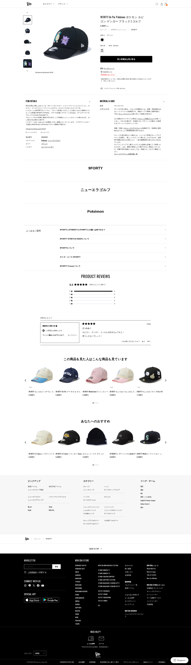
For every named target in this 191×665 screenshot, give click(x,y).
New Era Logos (151, 572)
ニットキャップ (88, 489)
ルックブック (129, 604)
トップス (86, 497)
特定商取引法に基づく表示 (109, 662)
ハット (106, 486)
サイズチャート (130, 601)
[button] (92, 291)
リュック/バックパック (91, 507)
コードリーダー (152, 601)
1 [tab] (93, 402)
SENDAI (77, 604)
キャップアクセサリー (91, 520)
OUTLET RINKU (102, 601)
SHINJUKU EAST (80, 569)
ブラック (44, 144)
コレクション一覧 (131, 585)
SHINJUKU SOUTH (80, 565)
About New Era (151, 568)
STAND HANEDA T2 (104, 573)
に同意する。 (38, 572)
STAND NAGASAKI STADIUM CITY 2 (109, 586)
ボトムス (107, 497)
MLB (142, 486)
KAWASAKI (78, 585)
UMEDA (77, 601)
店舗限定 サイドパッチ (155, 588)
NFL (142, 493)
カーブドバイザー (47, 147)
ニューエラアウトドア (36, 500)
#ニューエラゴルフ (31, 132)
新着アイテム (32, 486)
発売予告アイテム (55, 486)
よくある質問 (129, 598)
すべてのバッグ (109, 513)
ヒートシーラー (152, 594)
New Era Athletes (152, 578)
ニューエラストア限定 (36, 489)
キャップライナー (125, 114)
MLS (142, 507)
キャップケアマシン (154, 591)
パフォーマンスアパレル (57, 497)
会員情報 (128, 575)
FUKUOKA (78, 620)
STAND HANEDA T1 (104, 570)
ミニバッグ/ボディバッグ (113, 510)
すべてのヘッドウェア (112, 489)
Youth (29, 510)
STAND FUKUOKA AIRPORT (106, 576)
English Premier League (148, 500)
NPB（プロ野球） (147, 497)
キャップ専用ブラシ (146, 118)
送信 (56, 567)
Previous (27, 13)
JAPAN (37, 653)
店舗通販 (150, 604)
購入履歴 (128, 568)
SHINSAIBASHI (79, 598)
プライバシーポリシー (131, 662)
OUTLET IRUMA (102, 594)
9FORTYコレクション (119, 30)
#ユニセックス (45, 132)
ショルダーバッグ (89, 510)
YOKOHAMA (78, 588)
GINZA (77, 572)
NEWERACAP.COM (67, 662)
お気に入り (129, 572)
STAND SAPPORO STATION (106, 580)
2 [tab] (94, 402)
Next (27, 70)
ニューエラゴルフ (34, 497)
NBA (142, 490)
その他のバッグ (88, 513)
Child (50, 507)
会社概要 (81, 662)
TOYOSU (77, 582)
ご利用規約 (32, 572)
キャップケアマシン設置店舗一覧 (126, 154)
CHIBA (77, 594)
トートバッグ (109, 507)
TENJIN (77, 624)
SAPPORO (78, 607)
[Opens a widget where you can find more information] (179, 660)
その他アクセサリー (111, 520)
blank (99, 569)
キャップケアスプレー (133, 128)
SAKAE (77, 614)
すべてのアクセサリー (91, 523)
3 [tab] (96, 402)
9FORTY (134, 30)
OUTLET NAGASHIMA (104, 597)
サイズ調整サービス (154, 598)
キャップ (103, 30)
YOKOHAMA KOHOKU (81, 591)
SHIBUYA (78, 575)
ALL (99, 605)
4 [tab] (97, 402)
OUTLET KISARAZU (104, 591)
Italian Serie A (145, 504)
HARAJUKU (78, 578)
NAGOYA (77, 611)
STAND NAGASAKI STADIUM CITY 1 (109, 583)
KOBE (76, 617)
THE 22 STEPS (151, 575)
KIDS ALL (51, 510)
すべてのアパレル (89, 500)
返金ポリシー (148, 662)
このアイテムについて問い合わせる (114, 88)
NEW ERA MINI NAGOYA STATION (108, 565)
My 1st (30, 507)
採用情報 (92, 662)
